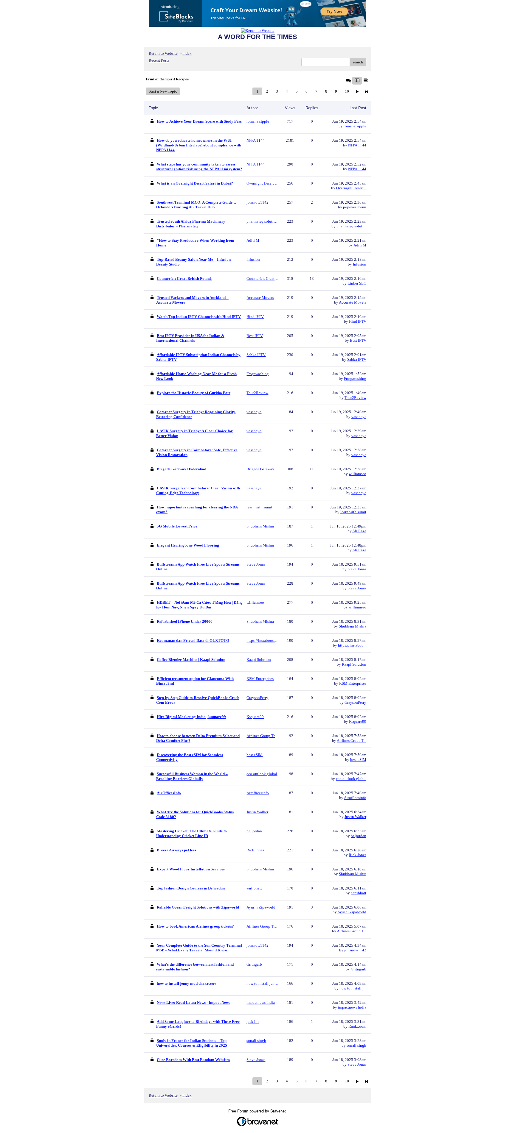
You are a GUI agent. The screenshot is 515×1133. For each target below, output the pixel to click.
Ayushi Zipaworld (351, 912)
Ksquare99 (357, 721)
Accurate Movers (352, 302)
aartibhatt (358, 893)
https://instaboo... (352, 645)
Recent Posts (159, 60)
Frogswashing (355, 378)
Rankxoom (357, 1026)
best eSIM (358, 759)
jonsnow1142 (355, 950)
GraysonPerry (355, 702)
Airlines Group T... (351, 740)
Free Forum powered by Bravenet (257, 1111)
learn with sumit (353, 512)
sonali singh (356, 1045)
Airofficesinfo (355, 797)
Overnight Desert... (351, 188)
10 (347, 91)
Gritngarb (358, 969)
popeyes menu (354, 207)
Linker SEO (357, 283)
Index (187, 53)
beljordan (358, 836)
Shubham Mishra (352, 626)
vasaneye (358, 416)
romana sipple (355, 126)
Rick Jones (357, 855)
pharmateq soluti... (351, 226)
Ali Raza (359, 531)
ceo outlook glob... (351, 778)
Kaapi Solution (354, 664)
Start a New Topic (163, 91)
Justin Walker (355, 816)
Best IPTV (358, 340)
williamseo (357, 474)
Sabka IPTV (356, 359)
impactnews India (352, 1007)
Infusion (359, 264)
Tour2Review (355, 397)
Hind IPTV (357, 321)
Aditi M (359, 245)
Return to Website (163, 53)
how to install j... (352, 988)
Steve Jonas (357, 569)
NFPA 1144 (357, 145)
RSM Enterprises (352, 683)
